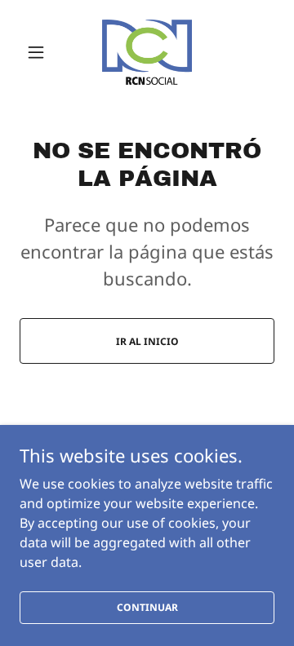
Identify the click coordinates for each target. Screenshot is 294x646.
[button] (39, 52)
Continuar (147, 607)
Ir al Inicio (147, 341)
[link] (147, 52)
